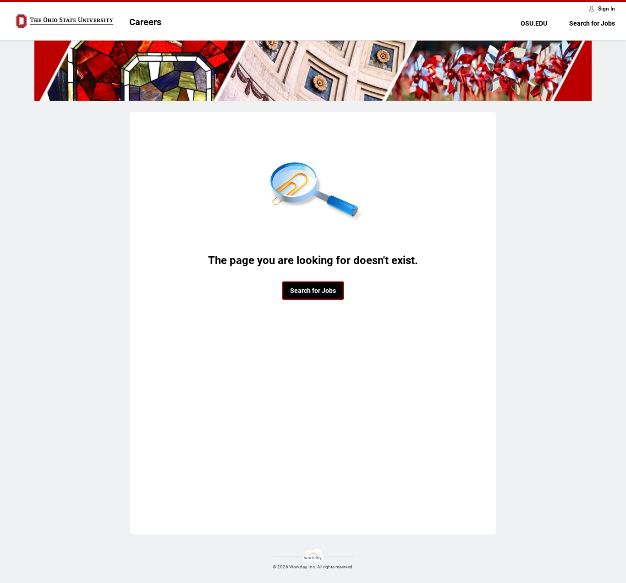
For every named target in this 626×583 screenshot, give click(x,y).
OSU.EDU (534, 23)
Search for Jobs (592, 23)
